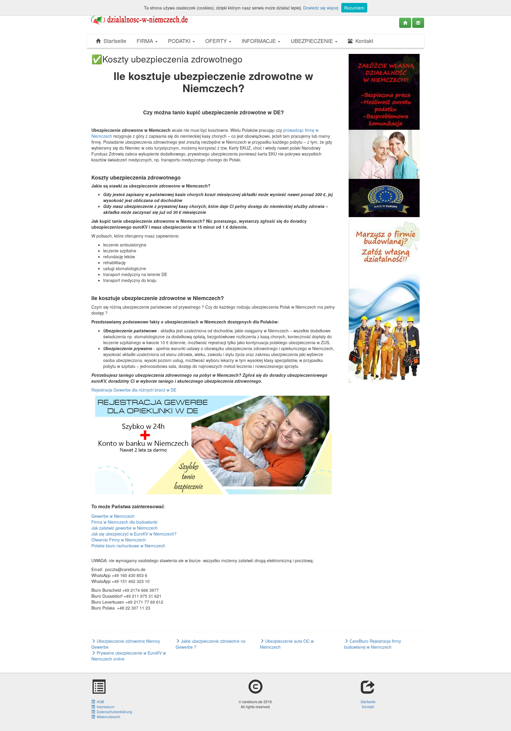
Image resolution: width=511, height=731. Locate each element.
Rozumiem (354, 8)
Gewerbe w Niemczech (113, 516)
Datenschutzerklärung (113, 711)
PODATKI (180, 40)
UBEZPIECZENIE (312, 40)
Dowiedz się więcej (320, 8)
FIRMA (146, 40)
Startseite (113, 40)
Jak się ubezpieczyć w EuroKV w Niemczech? (134, 534)
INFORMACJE (259, 40)
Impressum (104, 706)
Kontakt (362, 40)
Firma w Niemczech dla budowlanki (124, 522)
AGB (99, 701)
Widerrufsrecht (107, 716)
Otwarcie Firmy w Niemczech (118, 540)
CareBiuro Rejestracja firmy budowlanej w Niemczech (372, 644)
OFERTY (216, 40)
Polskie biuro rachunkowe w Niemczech (128, 546)
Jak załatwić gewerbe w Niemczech (124, 528)
